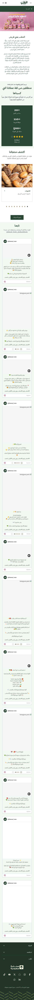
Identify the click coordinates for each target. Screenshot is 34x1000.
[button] (31, 28)
